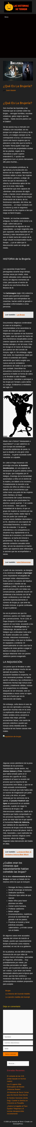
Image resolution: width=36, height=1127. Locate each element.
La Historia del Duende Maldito (17, 994)
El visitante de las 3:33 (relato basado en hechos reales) (16, 1078)
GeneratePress (18, 1124)
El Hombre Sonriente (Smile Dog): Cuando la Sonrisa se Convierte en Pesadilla (17, 1100)
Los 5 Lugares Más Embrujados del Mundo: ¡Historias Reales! (16, 1086)
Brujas (7, 991)
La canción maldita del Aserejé (17, 997)
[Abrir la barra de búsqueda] (33, 17)
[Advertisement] (18, 39)
